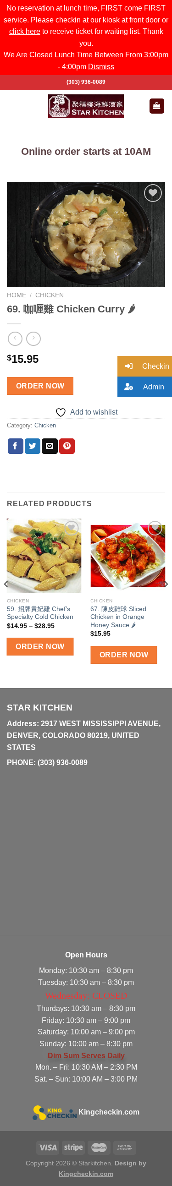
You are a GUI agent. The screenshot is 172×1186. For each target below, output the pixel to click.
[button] (144, 366)
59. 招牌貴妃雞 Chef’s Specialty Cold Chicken (40, 613)
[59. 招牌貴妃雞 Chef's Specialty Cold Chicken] (44, 556)
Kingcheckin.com (108, 1112)
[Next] (165, 602)
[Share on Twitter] (32, 446)
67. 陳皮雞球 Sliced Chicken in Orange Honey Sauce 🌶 (118, 617)
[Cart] (157, 106)
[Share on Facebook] (15, 446)
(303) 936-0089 (86, 82)
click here (24, 31)
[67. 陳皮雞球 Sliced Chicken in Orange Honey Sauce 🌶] (127, 556)
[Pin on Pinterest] (67, 446)
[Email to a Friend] (49, 446)
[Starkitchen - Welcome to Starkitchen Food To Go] (86, 105)
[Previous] (6, 602)
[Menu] (12, 106)
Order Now (40, 386)
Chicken (49, 295)
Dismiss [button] (101, 67)
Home (16, 295)
